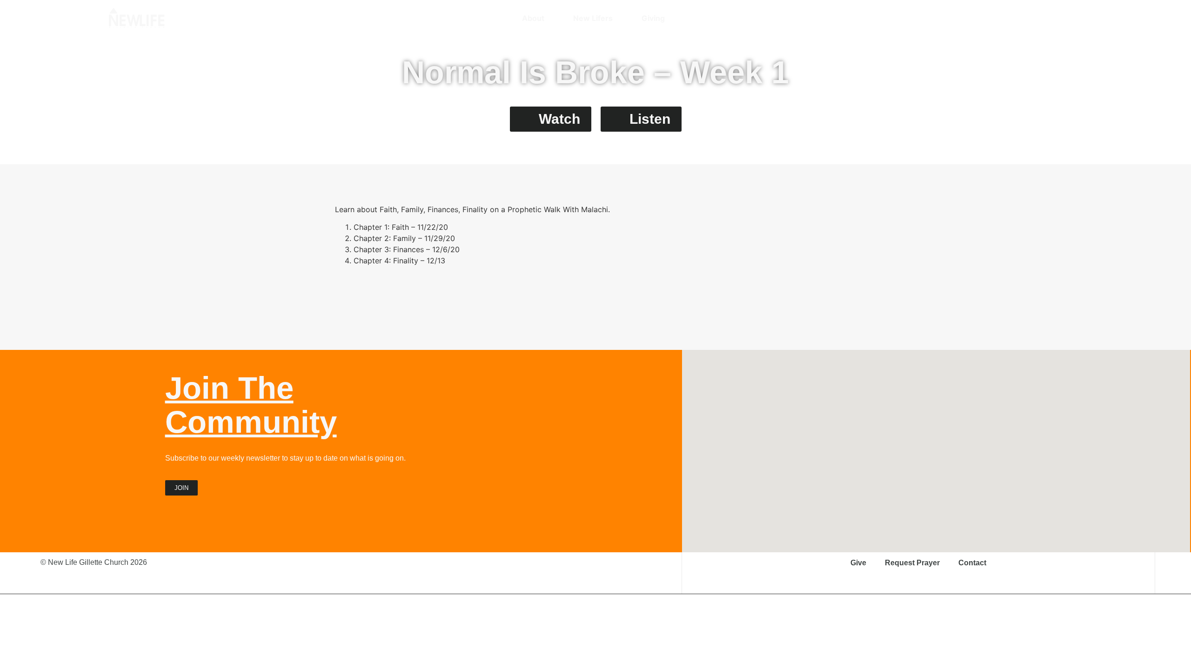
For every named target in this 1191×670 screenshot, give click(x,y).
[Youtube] (1041, 18)
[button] (1077, 18)
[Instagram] (1008, 18)
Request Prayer (912, 563)
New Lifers (593, 18)
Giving (653, 18)
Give (858, 563)
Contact (972, 563)
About (533, 18)
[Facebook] (1024, 18)
